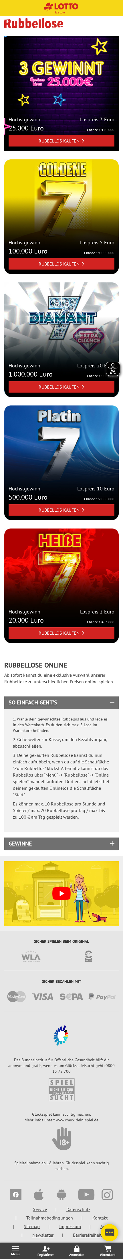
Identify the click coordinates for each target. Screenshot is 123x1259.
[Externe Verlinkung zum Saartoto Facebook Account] (15, 1195)
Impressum (70, 1226)
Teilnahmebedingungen (49, 1218)
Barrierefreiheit (87, 1235)
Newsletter (42, 1235)
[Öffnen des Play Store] (61, 1195)
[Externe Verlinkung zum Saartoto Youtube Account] (84, 1195)
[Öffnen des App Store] (38, 1195)
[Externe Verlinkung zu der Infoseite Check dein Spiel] (61, 1089)
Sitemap (32, 1226)
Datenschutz (78, 1209)
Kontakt (100, 1218)
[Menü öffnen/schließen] (15, 1251)
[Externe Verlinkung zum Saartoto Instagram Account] (107, 1195)
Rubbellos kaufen (59, 141)
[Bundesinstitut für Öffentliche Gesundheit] (61, 1035)
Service (40, 1209)
